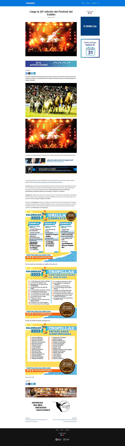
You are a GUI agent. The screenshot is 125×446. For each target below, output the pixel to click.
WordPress (36, 444)
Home (83, 3)
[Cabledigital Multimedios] (30, 3)
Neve (26, 444)
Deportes (67, 429)
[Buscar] (98, 3)
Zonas (61, 429)
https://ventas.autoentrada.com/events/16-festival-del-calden (48, 182)
